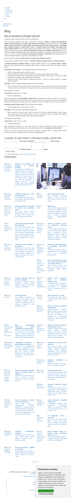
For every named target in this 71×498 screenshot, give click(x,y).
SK (5, 19)
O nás (7, 7)
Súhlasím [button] (42, 491)
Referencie (9, 13)
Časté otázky (9, 11)
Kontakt (8, 16)
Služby (8, 9)
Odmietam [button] (49, 491)
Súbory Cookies (27, 476)
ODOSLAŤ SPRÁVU (10, 157)
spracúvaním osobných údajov (27, 154)
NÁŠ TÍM (5, 26)
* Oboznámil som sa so (21, 154)
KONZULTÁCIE (7, 24)
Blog (7, 14)
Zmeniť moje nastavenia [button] (46, 494)
